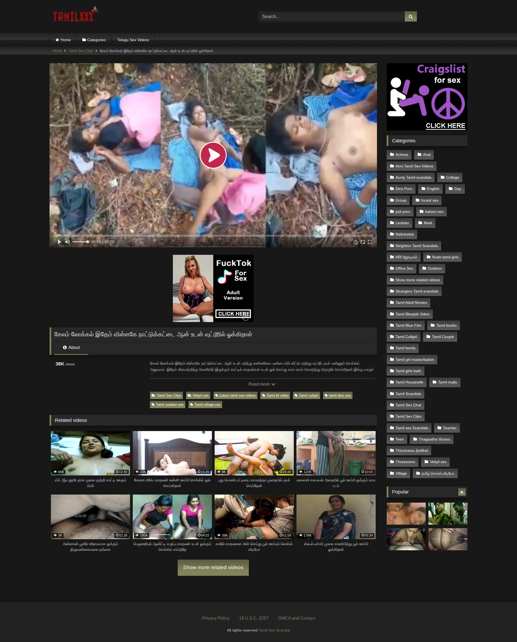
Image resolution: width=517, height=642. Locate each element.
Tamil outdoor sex (170, 405)
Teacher (450, 428)
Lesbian (402, 223)
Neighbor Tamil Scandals (417, 246)
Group (401, 200)
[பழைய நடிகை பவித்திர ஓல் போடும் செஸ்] (406, 514)
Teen (400, 439)
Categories (96, 40)
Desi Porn (404, 188)
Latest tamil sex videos (237, 395)
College (452, 177)
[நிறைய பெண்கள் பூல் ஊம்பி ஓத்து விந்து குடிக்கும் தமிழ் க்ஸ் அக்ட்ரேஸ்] (447, 514)
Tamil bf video (277, 395)
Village (401, 473)
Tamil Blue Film (408, 325)
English (433, 188)
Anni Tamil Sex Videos (414, 166)
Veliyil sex (201, 395)
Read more (260, 384)
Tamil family (405, 348)
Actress (402, 154)
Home (66, 40)
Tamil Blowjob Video (412, 314)
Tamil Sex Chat (408, 405)
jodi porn (403, 211)
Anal (427, 154)
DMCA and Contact (296, 618)
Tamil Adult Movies (411, 302)
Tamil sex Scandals (412, 428)
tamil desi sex (340, 395)
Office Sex (404, 268)
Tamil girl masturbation (415, 359)
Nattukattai (405, 234)
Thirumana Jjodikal (412, 450)
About (74, 347)
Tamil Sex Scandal (274, 630)
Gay (457, 188)
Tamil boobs (446, 325)
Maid (428, 223)
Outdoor (435, 268)
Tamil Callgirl (406, 336)
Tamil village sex (207, 405)
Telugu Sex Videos (133, 40)
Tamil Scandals (408, 393)
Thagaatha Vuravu (434, 439)
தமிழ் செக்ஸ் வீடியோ (438, 473)
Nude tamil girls (445, 257)
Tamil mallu (447, 382)
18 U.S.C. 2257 (253, 618)
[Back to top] (500, 626)
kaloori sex (434, 211)
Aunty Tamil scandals (413, 177)
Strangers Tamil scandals (417, 291)
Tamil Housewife (409, 382)
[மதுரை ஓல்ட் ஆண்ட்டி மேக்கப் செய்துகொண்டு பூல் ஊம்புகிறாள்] (406, 539)
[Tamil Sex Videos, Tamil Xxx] (76, 15)
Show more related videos (213, 567)
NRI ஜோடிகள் (406, 257)
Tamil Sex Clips (81, 51)
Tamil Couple (443, 336)
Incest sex (429, 200)
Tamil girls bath (408, 371)
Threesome (405, 462)
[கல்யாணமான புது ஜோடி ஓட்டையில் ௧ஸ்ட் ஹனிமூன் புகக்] (447, 539)
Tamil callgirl (308, 395)
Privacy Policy (215, 618)
